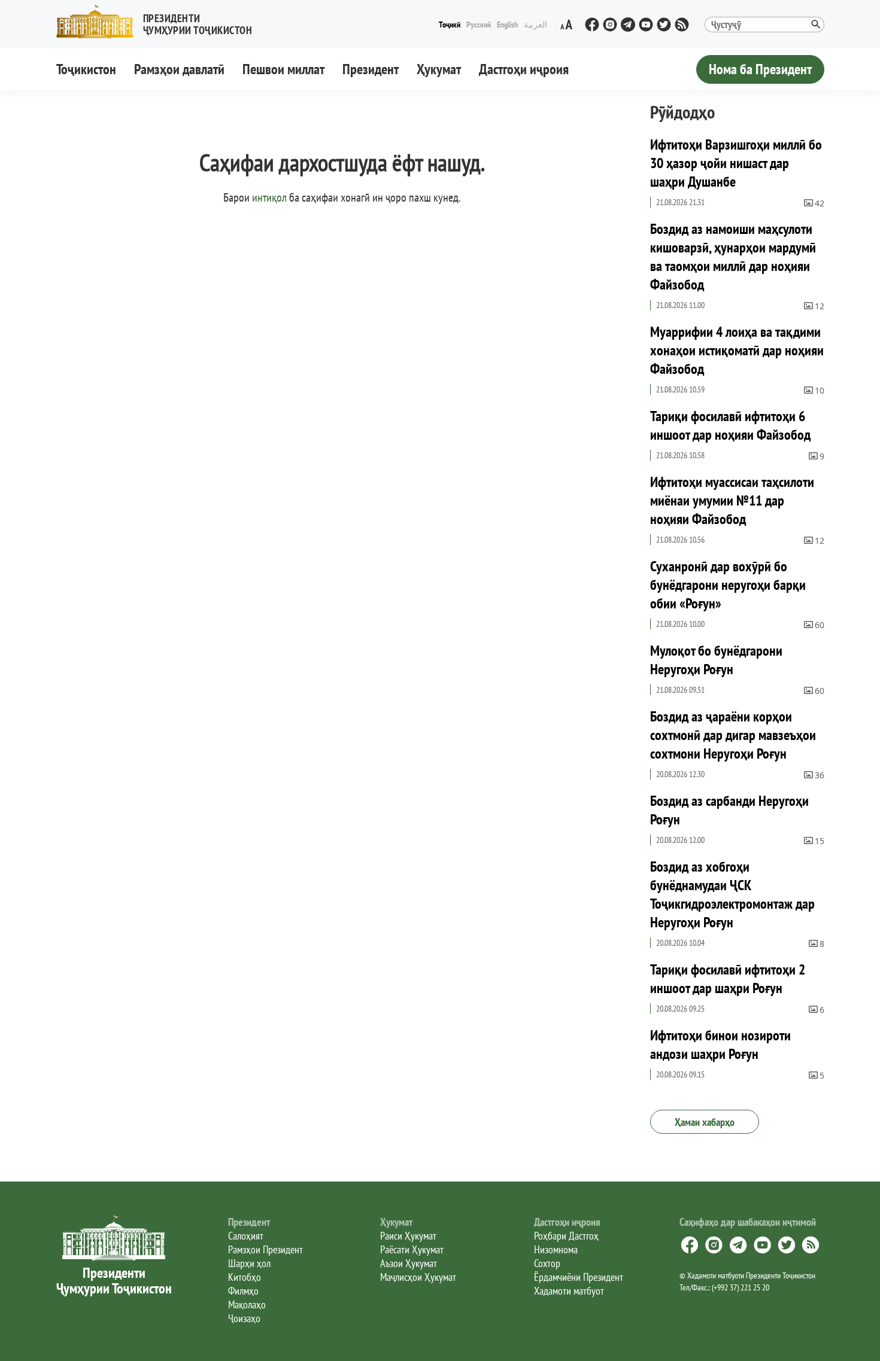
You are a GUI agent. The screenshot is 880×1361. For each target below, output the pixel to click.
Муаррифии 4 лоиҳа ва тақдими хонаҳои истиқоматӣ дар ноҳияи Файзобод (737, 350)
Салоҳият (245, 1236)
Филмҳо (243, 1291)
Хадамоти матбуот (569, 1291)
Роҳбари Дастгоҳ (566, 1236)
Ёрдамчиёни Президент (578, 1277)
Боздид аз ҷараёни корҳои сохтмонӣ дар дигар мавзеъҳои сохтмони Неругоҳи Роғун (733, 735)
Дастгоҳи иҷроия (524, 69)
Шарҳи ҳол (249, 1263)
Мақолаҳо (247, 1304)
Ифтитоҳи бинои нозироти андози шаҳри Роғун (720, 1044)
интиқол (269, 197)
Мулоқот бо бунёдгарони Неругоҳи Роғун (716, 659)
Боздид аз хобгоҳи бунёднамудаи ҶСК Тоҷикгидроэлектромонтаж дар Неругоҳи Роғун (732, 894)
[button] (159, 22)
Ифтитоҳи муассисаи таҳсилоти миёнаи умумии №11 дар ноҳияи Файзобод (732, 500)
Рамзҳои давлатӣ (179, 69)
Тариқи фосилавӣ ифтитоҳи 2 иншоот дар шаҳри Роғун (727, 978)
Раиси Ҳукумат (408, 1236)
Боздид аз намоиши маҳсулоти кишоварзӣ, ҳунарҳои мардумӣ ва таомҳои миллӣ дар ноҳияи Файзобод (733, 257)
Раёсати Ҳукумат (412, 1249)
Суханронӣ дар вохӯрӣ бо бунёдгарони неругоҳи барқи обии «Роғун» (728, 585)
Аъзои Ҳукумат (408, 1263)
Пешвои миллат (283, 69)
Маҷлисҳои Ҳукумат (418, 1277)
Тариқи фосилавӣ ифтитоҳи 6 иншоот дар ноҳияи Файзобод (730, 425)
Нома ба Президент (760, 69)
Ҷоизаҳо (244, 1318)
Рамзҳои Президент (265, 1249)
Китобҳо (244, 1277)
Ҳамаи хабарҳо (705, 1122)
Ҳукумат (439, 69)
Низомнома (556, 1249)
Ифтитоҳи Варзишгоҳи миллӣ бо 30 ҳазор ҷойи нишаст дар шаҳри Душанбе (736, 163)
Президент (370, 69)
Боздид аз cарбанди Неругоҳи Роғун (729, 810)
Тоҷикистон (86, 69)
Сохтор (547, 1263)
